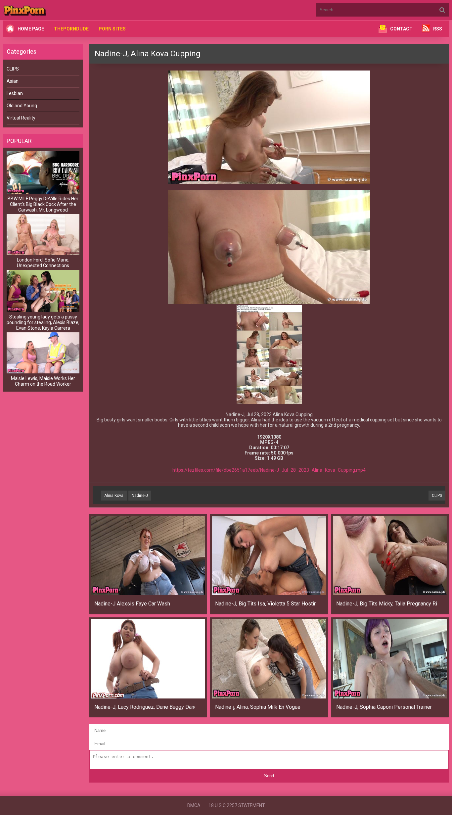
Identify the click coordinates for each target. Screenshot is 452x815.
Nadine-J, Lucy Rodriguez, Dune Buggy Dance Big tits (144, 707)
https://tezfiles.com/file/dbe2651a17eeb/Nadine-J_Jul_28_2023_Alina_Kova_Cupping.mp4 (269, 470)
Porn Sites (112, 28)
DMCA (194, 805)
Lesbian (15, 93)
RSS (437, 28)
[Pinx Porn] (43, 10)
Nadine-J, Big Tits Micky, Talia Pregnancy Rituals (386, 603)
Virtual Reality (21, 117)
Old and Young (22, 105)
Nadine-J (140, 495)
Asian (13, 81)
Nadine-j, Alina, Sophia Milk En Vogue (257, 707)
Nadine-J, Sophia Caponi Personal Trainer (384, 707)
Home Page (31, 28)
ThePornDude (71, 28)
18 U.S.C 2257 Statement (236, 805)
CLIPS (13, 69)
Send (269, 775)
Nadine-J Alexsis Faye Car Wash (132, 603)
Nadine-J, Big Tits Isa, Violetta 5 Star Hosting (265, 603)
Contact (401, 28)
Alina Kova (113, 495)
